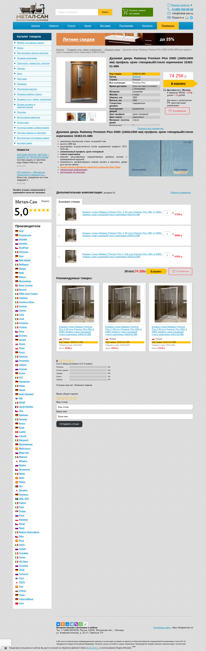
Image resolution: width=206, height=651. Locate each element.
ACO (21, 231)
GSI (21, 377)
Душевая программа (27, 58)
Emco (22, 352)
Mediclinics (24, 448)
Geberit (22, 365)
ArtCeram (23, 252)
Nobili (22, 473)
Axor (21, 256)
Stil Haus (23, 561)
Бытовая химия (24, 143)
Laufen (22, 432)
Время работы (180, 5)
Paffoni (22, 503)
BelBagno (24, 264)
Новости (53, 25)
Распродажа (126, 25)
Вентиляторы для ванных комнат (33, 138)
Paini (21, 507)
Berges (22, 268)
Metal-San (24, 452)
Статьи (71, 25)
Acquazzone (25, 235)
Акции (87, 25)
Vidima (22, 591)
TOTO (22, 582)
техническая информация (73, 169)
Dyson (22, 344)
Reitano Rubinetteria (29, 532)
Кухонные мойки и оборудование (33, 127)
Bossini (23, 289)
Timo (21, 578)
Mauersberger (26, 444)
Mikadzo (23, 461)
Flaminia (23, 356)
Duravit (22, 340)
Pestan (22, 511)
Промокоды (168, 25)
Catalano (23, 298)
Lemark (22, 436)
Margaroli (23, 440)
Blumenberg (25, 281)
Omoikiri (23, 490)
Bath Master (25, 260)
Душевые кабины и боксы (29, 94)
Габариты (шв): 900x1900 (71, 343)
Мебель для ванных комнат (30, 43)
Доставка (105, 25)
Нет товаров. (134, 13)
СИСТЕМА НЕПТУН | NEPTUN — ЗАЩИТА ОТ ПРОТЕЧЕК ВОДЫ (33, 155)
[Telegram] (72, 624)
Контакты (147, 25)
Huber (22, 386)
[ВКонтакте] (58, 624)
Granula (23, 369)
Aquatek (23, 239)
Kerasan (23, 419)
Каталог (35, 25)
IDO (21, 398)
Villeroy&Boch (26, 599)
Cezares (23, 306)
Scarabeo (23, 553)
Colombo (23, 323)
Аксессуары (23, 122)
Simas (22, 557)
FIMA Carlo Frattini (28, 294)
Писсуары (22, 79)
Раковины (22, 84)
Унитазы (21, 68)
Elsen (22, 348)
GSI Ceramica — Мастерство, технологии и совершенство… (31, 173)
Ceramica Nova (26, 302)
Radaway (23, 519)
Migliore (23, 457)
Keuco (22, 423)
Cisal (21, 319)
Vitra (21, 603)
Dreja (21, 331)
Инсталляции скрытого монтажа (32, 53)
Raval (21, 528)
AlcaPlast (23, 247)
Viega (22, 595)
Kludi (21, 427)
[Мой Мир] (67, 624)
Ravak (22, 524)
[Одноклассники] (63, 624)
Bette (21, 273)
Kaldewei (23, 415)
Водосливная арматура (28, 117)
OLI (21, 486)
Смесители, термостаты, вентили (33, 63)
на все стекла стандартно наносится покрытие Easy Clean (90, 167)
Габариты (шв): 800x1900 (164, 343)
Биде (19, 73)
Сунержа (23, 565)
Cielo (21, 314)
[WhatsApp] (81, 624)
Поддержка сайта (162, 627)
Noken (22, 482)
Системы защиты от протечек (31, 133)
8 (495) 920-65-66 (182, 9)
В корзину (178, 83)
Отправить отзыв (69, 424)
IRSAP (22, 402)
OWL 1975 (24, 499)
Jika (21, 411)
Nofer (21, 478)
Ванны (20, 48)
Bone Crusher (26, 285)
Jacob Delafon (26, 406)
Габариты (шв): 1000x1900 (117, 343)
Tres (21, 586)
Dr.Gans (23, 335)
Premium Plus (139, 83)
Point (21, 515)
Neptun (22, 465)
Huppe (22, 390)
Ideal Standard (26, 394)
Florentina (24, 360)
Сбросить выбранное (180, 192)
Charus (22, 310)
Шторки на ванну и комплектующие (26, 105)
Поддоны (21, 112)
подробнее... (93, 648)
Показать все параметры (150, 128)
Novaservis (24, 469)
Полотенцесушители (27, 89)
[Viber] (76, 624)
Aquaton (23, 243)
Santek (22, 549)
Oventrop (23, 494)
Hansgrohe (24, 381)
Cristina (23, 327)
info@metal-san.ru (182, 13)
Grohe (22, 373)
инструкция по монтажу (72, 172)
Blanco (22, 277)
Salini (22, 545)
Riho (21, 536)
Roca (21, 540)
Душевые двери (112, 49)
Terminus (23, 574)
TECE (22, 570)
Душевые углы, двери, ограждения (34, 99)
